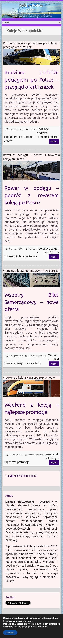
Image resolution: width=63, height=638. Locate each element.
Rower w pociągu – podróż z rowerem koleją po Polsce (31, 195)
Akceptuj (10, 632)
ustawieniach (40, 626)
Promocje (39, 455)
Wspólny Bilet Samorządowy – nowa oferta (31, 302)
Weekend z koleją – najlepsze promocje (31, 408)
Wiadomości (40, 356)
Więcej (54, 141)
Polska (32, 129)
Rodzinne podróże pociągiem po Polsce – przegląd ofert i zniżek (31, 80)
